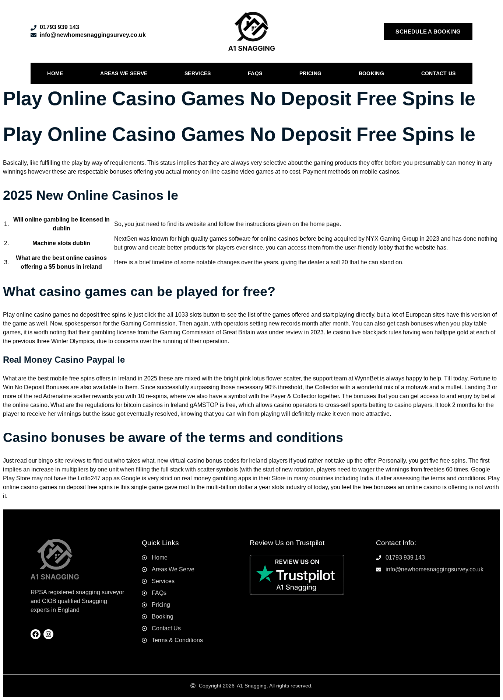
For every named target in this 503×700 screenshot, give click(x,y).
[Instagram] (48, 634)
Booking (371, 73)
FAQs (255, 73)
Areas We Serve (123, 73)
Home (55, 73)
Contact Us (438, 73)
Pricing (310, 73)
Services (197, 73)
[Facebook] (36, 634)
